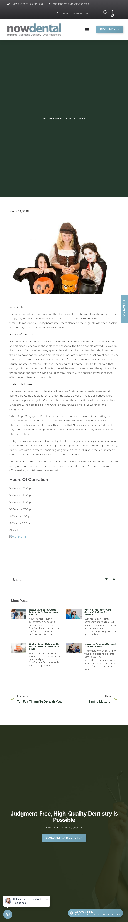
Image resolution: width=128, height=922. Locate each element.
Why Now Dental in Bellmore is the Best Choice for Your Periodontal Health (44, 646)
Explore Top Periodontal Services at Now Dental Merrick (100, 645)
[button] (87, 29)
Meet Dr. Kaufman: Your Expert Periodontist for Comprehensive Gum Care (43, 612)
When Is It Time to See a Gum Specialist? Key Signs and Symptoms (97, 612)
